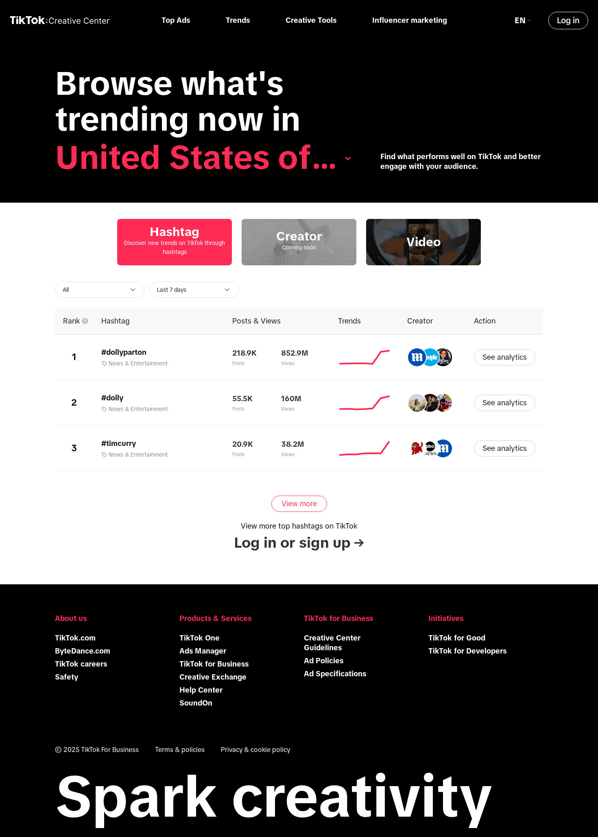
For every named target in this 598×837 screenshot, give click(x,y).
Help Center (201, 690)
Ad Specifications (335, 674)
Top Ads (176, 20)
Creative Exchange (213, 677)
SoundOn (195, 703)
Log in (568, 20)
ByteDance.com (82, 651)
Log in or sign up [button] (299, 542)
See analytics (504, 357)
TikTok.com (75, 638)
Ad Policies (323, 661)
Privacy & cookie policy (255, 749)
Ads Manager (202, 651)
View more (299, 504)
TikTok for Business (214, 664)
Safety (66, 677)
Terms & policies (180, 749)
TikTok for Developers (467, 651)
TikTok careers (81, 664)
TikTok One (199, 638)
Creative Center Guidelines (332, 643)
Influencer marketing (409, 20)
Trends (238, 20)
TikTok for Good (456, 638)
